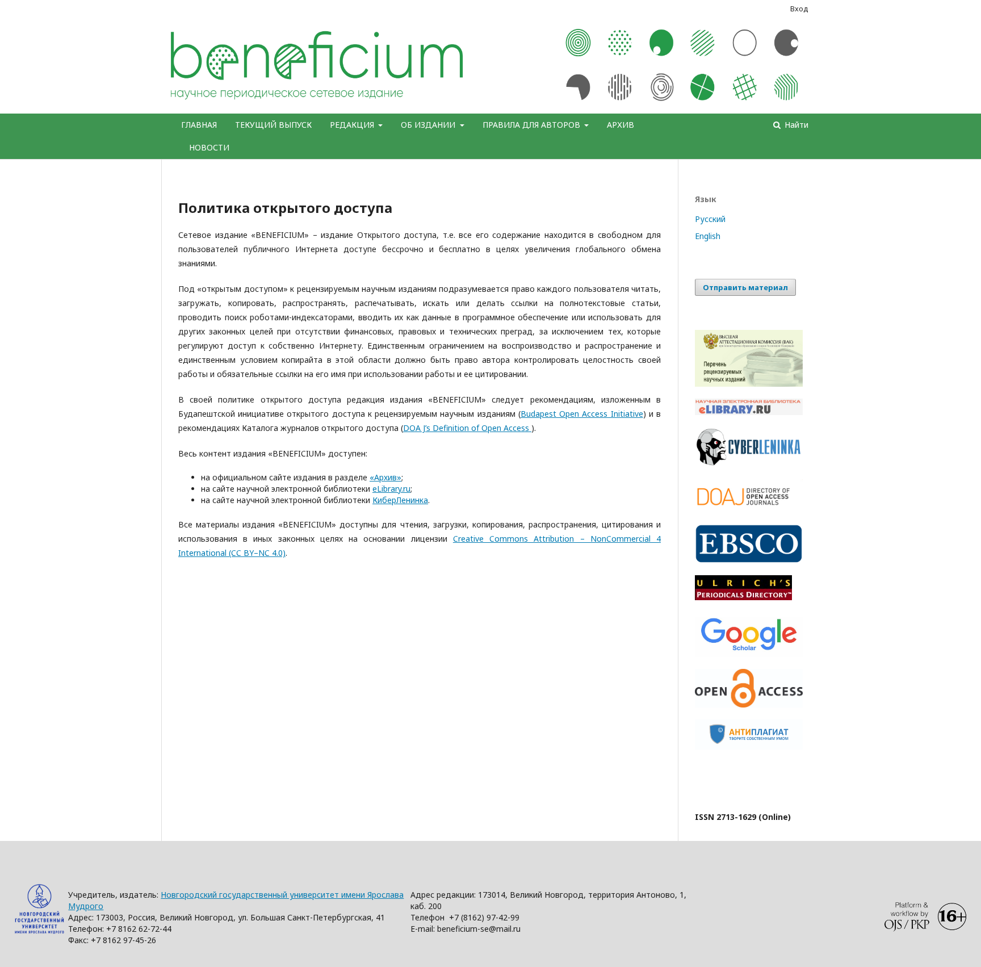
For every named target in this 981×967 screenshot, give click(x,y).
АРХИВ (620, 124)
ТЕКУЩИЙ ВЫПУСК (273, 124)
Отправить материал (745, 287)
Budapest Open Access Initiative (582, 413)
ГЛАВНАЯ (199, 124)
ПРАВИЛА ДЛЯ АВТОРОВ (532, 124)
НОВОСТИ (209, 147)
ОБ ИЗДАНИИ (429, 124)
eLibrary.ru (391, 488)
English (707, 236)
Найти (795, 124)
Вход (799, 8)
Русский (710, 219)
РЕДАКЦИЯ (353, 124)
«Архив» (385, 477)
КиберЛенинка (400, 500)
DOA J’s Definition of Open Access (467, 427)
